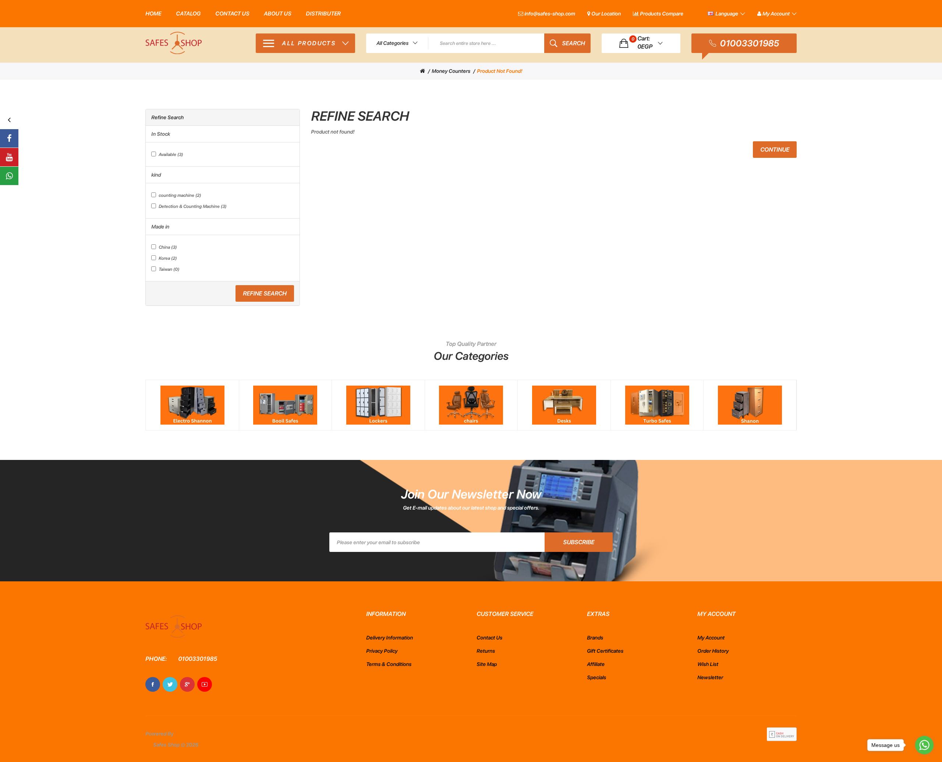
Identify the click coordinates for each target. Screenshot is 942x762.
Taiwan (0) (169, 269)
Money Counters (451, 71)
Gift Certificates (605, 651)
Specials (596, 677)
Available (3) (171, 154)
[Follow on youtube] (9, 157)
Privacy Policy (381, 651)
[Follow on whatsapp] (9, 176)
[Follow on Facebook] (9, 138)
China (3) (168, 247)
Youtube (204, 684)
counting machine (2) (180, 195)
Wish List (707, 664)
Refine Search (265, 293)
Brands (595, 638)
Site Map (487, 664)
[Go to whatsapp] (924, 745)
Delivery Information (389, 638)
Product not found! (499, 71)
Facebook (152, 684)
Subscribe (578, 542)
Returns (486, 651)
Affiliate (596, 664)
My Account (711, 638)
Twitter (170, 684)
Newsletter (710, 677)
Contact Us (489, 638)
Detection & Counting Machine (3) (192, 206)
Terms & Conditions (388, 664)
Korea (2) (168, 258)
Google (187, 684)
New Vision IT (190, 734)
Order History (713, 651)
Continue (774, 149)
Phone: (156, 658)
